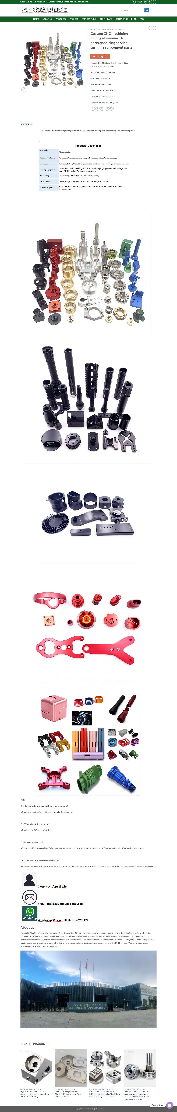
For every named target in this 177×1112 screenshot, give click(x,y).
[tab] (26, 124)
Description (26, 124)
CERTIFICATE (106, 19)
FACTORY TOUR (89, 19)
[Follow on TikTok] (134, 2)
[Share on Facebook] (93, 109)
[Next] (156, 1077)
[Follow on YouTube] (154, 2)
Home (36, 19)
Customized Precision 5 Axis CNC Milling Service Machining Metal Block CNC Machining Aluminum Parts (104, 1093)
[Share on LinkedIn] (111, 109)
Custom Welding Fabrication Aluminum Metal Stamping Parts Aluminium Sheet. (68, 1093)
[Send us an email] (138, 2)
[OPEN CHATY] (169, 1105)
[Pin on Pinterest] (107, 109)
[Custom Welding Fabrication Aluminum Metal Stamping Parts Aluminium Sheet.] (71, 1068)
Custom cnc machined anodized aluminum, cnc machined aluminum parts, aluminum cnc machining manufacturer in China (137, 1095)
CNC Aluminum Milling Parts (111, 29)
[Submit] (146, 10)
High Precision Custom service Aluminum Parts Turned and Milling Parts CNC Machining (34, 1093)
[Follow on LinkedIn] (150, 2)
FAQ (142, 19)
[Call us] (142, 2)
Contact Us (121, 19)
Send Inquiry (100, 56)
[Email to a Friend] (102, 109)
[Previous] (21, 1077)
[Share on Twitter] (97, 109)
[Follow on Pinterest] (146, 2)
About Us (47, 19)
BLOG (133, 19)
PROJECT (74, 19)
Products (61, 19)
